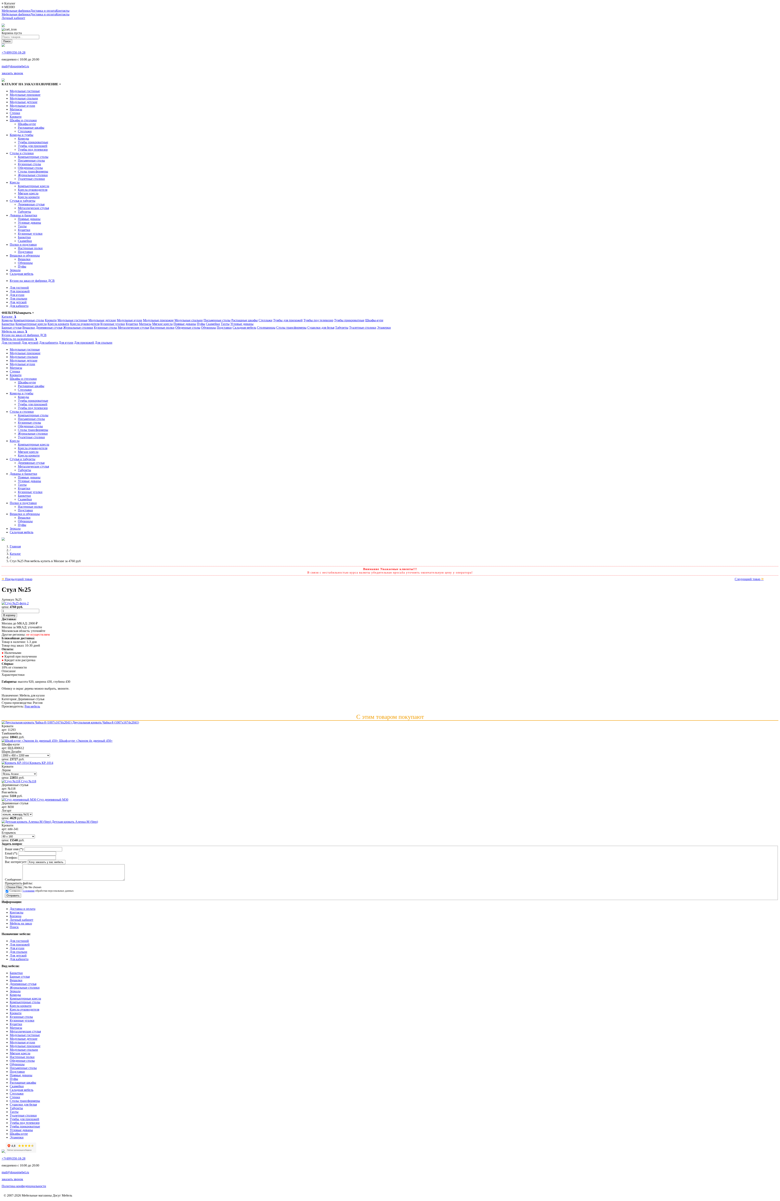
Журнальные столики (33, 175)
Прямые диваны (29, 219)
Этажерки (384, 327)
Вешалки (24, 259)
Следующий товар (749, 579)
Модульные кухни (22, 105)
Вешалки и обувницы (25, 255)
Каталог (9, 316)
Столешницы (266, 327)
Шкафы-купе (27, 124)
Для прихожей (20, 291)
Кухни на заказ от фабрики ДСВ (32, 280)
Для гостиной (19, 287)
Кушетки (24, 230)
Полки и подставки (23, 244)
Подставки (25, 252)
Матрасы (16, 109)
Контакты (62, 10)
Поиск (14, 927)
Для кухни (17, 295)
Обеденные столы (30, 168)
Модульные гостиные (25, 91)
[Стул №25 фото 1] (15, 603)
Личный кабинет (13, 18)
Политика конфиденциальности (24, 1186)
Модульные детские (23, 102)
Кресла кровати (29, 197)
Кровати (16, 116)
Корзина (15, 916)
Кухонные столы (29, 164)
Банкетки (24, 237)
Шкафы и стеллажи (23, 120)
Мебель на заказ (14, 331)
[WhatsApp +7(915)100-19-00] (3, 25)
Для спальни (18, 298)
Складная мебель (21, 273)
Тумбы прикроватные (33, 142)
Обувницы (25, 263)
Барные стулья (12, 327)
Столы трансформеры (33, 171)
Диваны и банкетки (23, 215)
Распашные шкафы (31, 127)
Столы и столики (22, 153)
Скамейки (25, 241)
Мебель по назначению (19, 339)
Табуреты (24, 211)
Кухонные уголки (30, 233)
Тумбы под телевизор (33, 149)
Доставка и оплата (43, 10)
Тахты (22, 226)
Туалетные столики (31, 178)
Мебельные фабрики (16, 10)
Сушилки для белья (320, 327)
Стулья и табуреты (22, 200)
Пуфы (22, 266)
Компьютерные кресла (33, 186)
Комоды (23, 138)
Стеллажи (25, 131)
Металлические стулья (33, 208)
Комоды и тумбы (21, 135)
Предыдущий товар (17, 579)
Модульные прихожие (25, 94)
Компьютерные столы (33, 157)
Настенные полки (30, 248)
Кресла (15, 182)
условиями (28, 890)
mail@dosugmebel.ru (15, 66)
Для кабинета (19, 306)
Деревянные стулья (31, 204)
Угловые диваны (29, 222)
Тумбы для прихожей (32, 146)
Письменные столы (31, 160)
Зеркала (15, 270)
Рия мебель (32, 706)
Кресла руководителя (32, 189)
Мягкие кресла (28, 193)
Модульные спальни (24, 98)
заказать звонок (12, 73)
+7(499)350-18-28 (13, 52)
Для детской (18, 302)
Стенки (15, 113)
